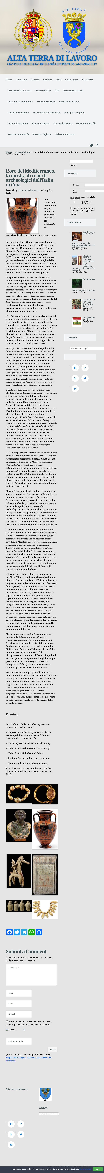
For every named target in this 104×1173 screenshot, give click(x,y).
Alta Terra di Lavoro (86, 202)
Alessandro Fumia (63, 123)
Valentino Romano (65, 134)
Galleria (47, 79)
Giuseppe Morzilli (86, 123)
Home (9, 79)
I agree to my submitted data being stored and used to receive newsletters (82, 210)
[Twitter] (85, 378)
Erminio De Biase (46, 101)
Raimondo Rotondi (73, 90)
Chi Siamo (21, 79)
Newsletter (87, 79)
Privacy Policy (43, 90)
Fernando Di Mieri (69, 101)
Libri (58, 79)
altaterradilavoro (28, 190)
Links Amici (71, 79)
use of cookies (85, 1169)
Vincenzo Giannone (18, 112)
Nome (76, 185)
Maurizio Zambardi (18, 134)
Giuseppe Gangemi (74, 112)
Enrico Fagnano (40, 123)
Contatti (35, 79)
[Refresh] (24, 1030)
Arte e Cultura (22, 152)
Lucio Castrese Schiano (20, 101)
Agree (98, 1169)
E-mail (75, 191)
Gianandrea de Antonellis (46, 112)
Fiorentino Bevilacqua (20, 90)
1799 (57, 90)
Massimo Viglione (42, 134)
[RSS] (76, 378)
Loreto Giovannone (18, 123)
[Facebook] (76, 368)
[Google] (85, 368)
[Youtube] (76, 388)
